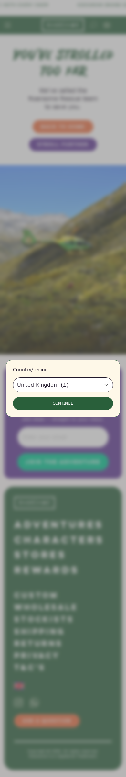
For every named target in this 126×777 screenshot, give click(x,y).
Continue (63, 403)
